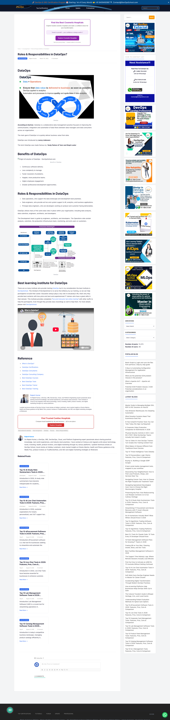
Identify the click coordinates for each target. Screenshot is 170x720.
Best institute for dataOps (24, 430)
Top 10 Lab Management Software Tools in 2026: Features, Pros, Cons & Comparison (30, 596)
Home (19, 48)
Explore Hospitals (56, 425)
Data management (37, 430)
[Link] (62, 670)
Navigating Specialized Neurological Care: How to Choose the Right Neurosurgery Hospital (138, 487)
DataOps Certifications (30, 367)
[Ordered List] (52, 670)
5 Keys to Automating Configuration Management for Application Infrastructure (138, 370)
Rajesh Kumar (33, 58)
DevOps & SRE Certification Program (50, 2)
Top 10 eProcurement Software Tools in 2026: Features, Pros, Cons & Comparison (33, 533)
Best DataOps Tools (29, 381)
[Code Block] (59, 670)
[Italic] (44, 670)
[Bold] (42, 670)
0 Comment (55, 58)
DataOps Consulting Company (32, 374)
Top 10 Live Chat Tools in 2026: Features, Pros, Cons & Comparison (33, 564)
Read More (24, 487)
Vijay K (21, 537)
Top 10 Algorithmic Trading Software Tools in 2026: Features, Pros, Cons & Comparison (138, 523)
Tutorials (38, 713)
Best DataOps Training (30, 389)
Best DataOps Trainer (29, 385)
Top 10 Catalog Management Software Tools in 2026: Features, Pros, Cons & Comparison (32, 627)
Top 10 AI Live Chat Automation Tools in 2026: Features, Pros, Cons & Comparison (33, 503)
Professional (68, 713)
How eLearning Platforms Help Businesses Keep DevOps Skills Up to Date (138, 588)
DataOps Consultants (29, 371)
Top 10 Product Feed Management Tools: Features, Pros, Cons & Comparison (137, 636)
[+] (67, 669)
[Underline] (47, 670)
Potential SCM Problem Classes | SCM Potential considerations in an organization (139, 389)
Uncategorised (26, 48)
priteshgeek (22, 475)
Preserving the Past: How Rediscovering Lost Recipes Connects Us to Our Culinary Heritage (139, 495)
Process (52, 430)
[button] (165, 715)
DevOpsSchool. (31, 304)
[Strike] (49, 670)
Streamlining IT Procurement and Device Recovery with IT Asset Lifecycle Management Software (139, 510)
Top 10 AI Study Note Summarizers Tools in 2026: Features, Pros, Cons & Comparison (31, 473)
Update (57, 713)
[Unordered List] (54, 670)
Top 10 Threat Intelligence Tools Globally (139, 452)
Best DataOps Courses (30, 378)
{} (64, 669)
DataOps (56, 288)
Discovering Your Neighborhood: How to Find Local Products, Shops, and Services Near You (139, 474)
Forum (48, 713)
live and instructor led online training (65, 299)
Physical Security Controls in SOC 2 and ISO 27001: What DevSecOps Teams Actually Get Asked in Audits (139, 435)
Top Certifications (24, 713)
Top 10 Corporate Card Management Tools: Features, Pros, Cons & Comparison (138, 620)
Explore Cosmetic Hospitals (67, 38)
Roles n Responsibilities (62, 430)
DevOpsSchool (23, 291)
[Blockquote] (57, 670)
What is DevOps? (28, 363)
